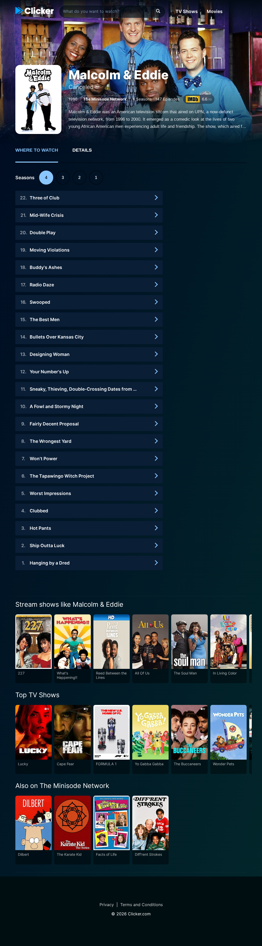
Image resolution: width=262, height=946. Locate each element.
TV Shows (187, 11)
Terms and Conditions (141, 904)
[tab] (40, 153)
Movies (215, 11)
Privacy (107, 904)
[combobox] (112, 11)
